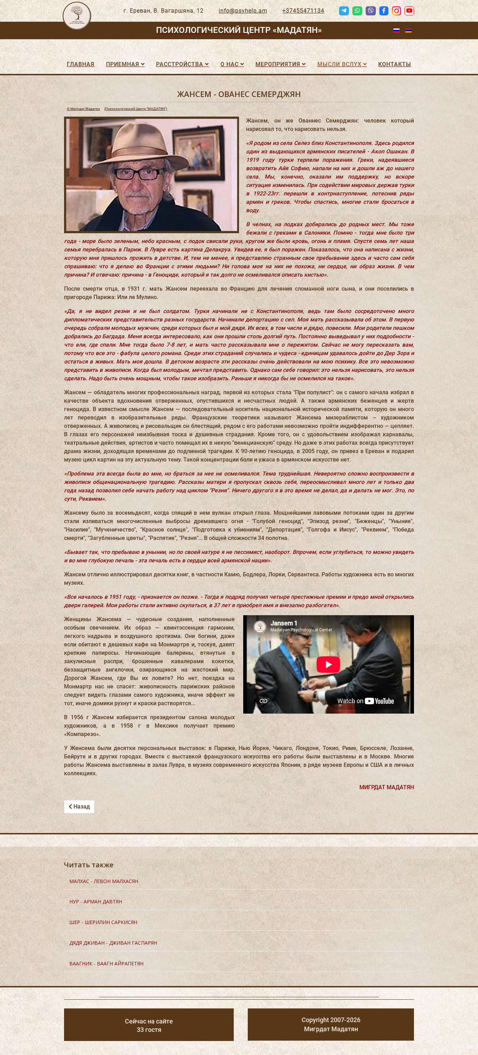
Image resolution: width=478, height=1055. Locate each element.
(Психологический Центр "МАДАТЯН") (117, 109)
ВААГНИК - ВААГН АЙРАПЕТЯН (106, 963)
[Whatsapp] (357, 10)
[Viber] (370, 10)
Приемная (122, 64)
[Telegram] (344, 10)
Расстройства (179, 64)
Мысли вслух (339, 64)
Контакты (394, 64)
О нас (229, 64)
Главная (80, 64)
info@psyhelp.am (243, 10)
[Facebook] (383, 10)
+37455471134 (303, 10)
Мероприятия (277, 64)
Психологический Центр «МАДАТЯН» (239, 30)
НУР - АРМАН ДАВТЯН (95, 901)
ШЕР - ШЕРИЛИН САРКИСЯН (103, 922)
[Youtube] (409, 10)
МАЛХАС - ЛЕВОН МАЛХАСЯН (103, 881)
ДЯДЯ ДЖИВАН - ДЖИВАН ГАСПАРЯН (113, 942)
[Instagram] (396, 10)
